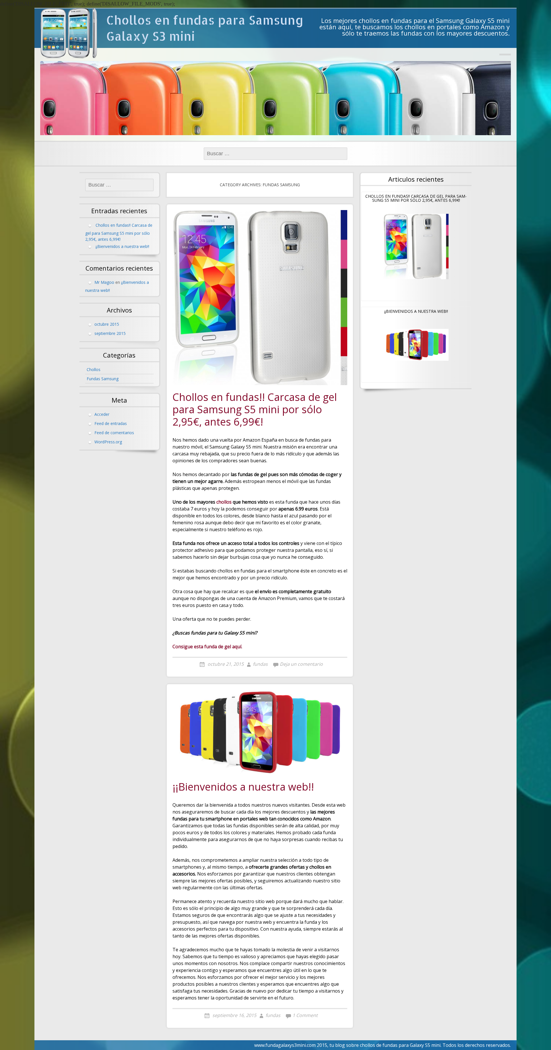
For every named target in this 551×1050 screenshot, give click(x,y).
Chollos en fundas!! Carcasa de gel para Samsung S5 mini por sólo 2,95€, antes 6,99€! (254, 410)
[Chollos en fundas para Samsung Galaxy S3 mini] (68, 33)
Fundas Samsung (103, 378)
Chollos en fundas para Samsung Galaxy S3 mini (205, 28)
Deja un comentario (301, 664)
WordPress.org (108, 442)
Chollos (93, 369)
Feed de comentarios (114, 432)
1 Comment (305, 1015)
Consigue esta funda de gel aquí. (207, 646)
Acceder (101, 414)
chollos (224, 502)
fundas (260, 664)
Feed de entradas (110, 423)
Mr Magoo (104, 282)
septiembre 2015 (110, 333)
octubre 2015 (106, 324)
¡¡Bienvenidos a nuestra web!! (243, 787)
